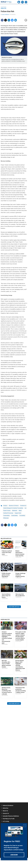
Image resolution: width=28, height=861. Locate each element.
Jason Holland (5, 14)
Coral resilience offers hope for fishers (6, 595)
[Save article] (25, 20)
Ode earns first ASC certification (20, 594)
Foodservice (23, 505)
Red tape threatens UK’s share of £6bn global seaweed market (6, 664)
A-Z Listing (6, 821)
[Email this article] (15, 20)
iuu (25, 508)
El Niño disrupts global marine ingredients (6, 574)
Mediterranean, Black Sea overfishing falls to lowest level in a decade (7, 691)
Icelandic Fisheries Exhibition (11, 816)
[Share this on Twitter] (5, 20)
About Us (5, 810)
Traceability (22, 515)
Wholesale (5, 518)
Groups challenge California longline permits (20, 574)
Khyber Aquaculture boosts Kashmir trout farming (19, 553)
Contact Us (6, 813)
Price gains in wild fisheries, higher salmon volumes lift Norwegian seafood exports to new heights (20, 635)
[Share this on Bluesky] (12, 20)
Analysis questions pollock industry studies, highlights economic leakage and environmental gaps (7, 637)
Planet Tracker (6, 510)
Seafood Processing (8, 513)
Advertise (5, 808)
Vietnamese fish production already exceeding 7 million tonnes (20, 690)
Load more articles (14, 606)
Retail (20, 510)
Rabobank (14, 510)
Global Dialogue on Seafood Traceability (13, 508)
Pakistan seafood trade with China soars (7, 552)
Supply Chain (18, 513)
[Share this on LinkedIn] (8, 20)
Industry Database (8, 805)
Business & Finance (13, 505)
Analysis (3, 8)
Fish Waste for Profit (8, 818)
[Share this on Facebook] (2, 20)
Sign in (7, 16)
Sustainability (6, 515)
